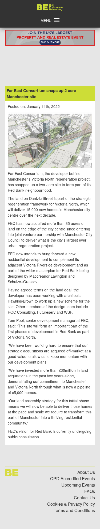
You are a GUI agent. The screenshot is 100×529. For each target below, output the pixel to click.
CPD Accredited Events (72, 478)
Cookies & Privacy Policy (71, 504)
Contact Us (84, 498)
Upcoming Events (78, 485)
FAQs (89, 491)
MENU (46, 20)
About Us (86, 472)
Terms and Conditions (74, 510)
